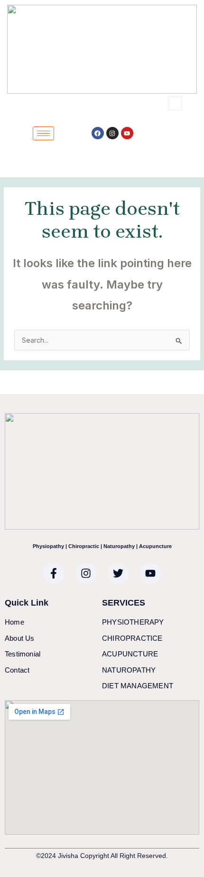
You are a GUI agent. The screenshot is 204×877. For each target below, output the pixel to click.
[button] (175, 103)
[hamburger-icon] (43, 133)
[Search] (153, 142)
